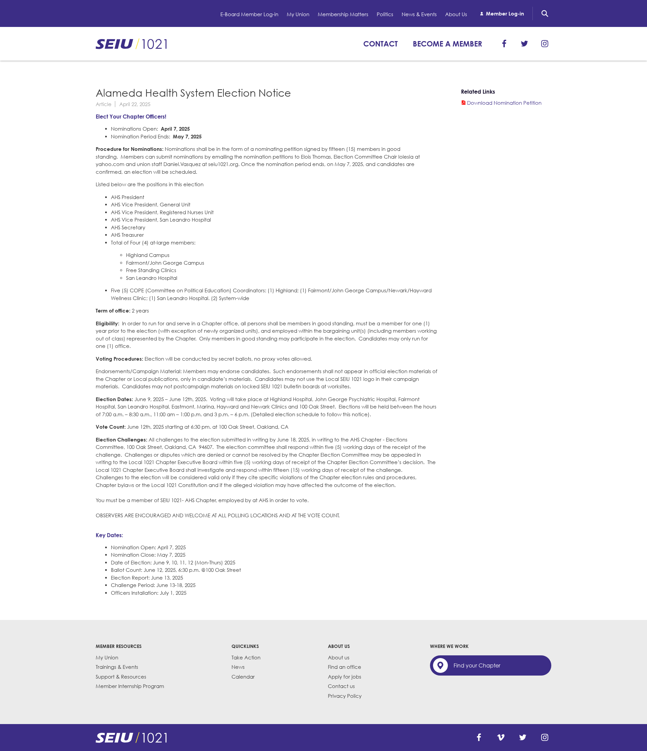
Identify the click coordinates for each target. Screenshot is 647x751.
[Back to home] (131, 737)
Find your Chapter (477, 665)
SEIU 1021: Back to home (131, 44)
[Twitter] (524, 44)
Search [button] (544, 13)
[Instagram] (544, 44)
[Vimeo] (500, 737)
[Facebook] (504, 44)
